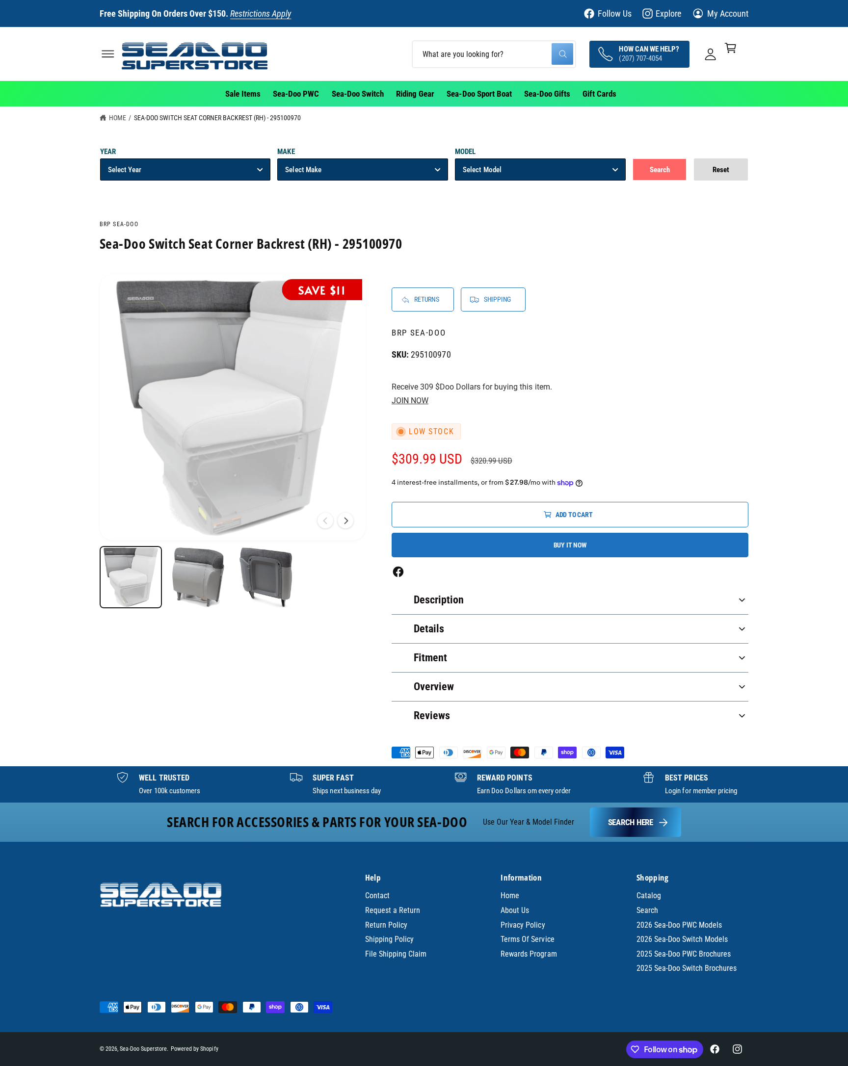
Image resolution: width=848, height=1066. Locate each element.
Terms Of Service (527, 939)
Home (117, 118)
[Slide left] (325, 520)
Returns (426, 299)
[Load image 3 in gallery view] (266, 577)
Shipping (497, 299)
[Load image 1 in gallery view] (131, 577)
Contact (377, 895)
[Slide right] (345, 520)
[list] (424, 784)
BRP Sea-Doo (119, 224)
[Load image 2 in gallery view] (198, 577)
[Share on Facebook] (398, 571)
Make (285, 151)
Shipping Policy (389, 939)
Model (465, 151)
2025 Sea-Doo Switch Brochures (686, 968)
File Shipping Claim (395, 954)
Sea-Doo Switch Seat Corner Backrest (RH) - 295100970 (217, 118)
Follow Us (615, 13)
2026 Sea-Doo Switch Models (682, 939)
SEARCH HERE (630, 822)
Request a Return (392, 910)
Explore (668, 13)
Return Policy (386, 925)
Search (647, 910)
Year (108, 151)
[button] (107, 53)
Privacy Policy (523, 925)
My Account (727, 13)
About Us (515, 910)
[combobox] (494, 53)
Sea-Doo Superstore (143, 1048)
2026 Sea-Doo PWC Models (679, 925)
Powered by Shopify (194, 1048)
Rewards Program (528, 954)
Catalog (648, 895)
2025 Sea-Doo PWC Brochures (683, 954)
